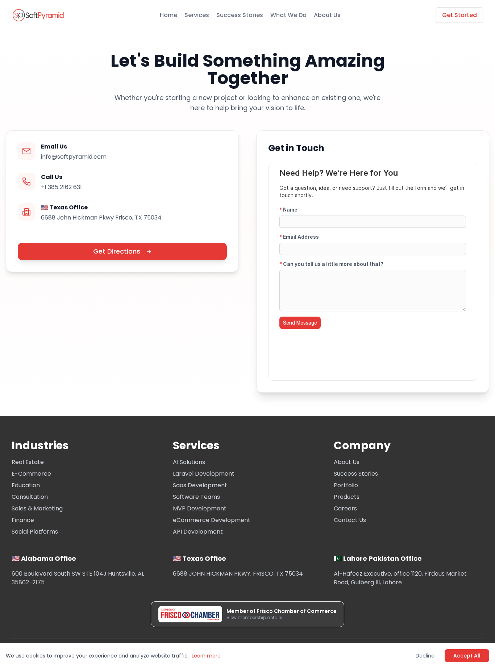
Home (168, 15)
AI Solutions (189, 462)
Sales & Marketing (37, 508)
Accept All (467, 655)
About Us (327, 15)
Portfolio (346, 485)
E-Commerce (31, 473)
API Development (198, 531)
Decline (425, 655)
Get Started (459, 15)
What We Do (288, 15)
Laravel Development (203, 473)
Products (346, 497)
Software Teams (196, 497)
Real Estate (28, 462)
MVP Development (199, 508)
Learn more (206, 655)
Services (196, 15)
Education (26, 485)
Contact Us (350, 520)
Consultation (30, 497)
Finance (23, 520)
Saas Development (200, 485)
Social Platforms (35, 531)
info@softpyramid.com (74, 157)
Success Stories (239, 15)
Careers (345, 508)
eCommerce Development (211, 520)
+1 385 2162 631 (61, 187)
